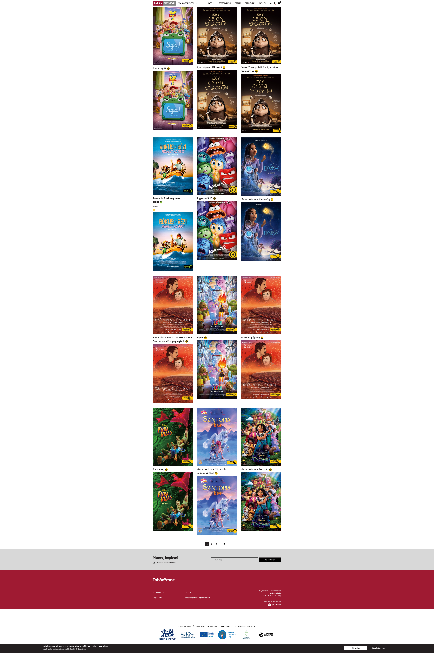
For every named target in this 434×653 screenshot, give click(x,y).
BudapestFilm (226, 626)
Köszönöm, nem (378, 648)
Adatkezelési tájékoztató (245, 626)
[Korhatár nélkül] (161, 202)
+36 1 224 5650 (275, 593)
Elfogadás (356, 648)
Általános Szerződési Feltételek (205, 626)
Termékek (250, 3)
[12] (166, 469)
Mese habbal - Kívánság (255, 199)
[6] (168, 68)
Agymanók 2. (204, 198)
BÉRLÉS (238, 3)
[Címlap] (164, 3)
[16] (224, 67)
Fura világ (158, 469)
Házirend (189, 592)
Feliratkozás (270, 560)
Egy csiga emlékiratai (209, 67)
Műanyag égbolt (250, 337)
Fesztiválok (225, 3)
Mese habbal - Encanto (254, 469)
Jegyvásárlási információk (197, 597)
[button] (276, 3)
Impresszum (158, 592)
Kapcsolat (157, 597)
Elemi (200, 337)
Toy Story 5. (159, 68)
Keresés (272, 3)
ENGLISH (262, 3)
